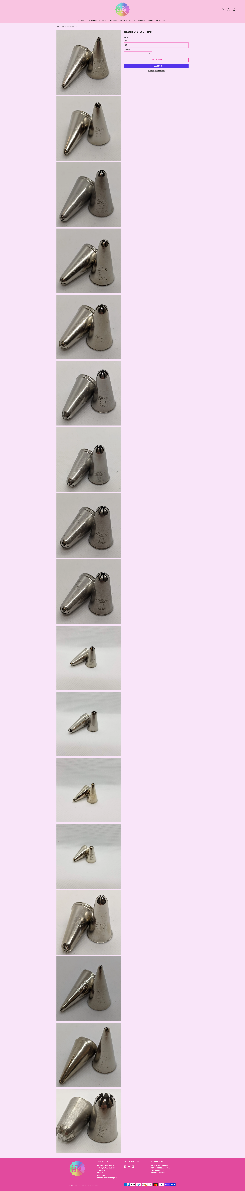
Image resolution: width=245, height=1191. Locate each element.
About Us (161, 21)
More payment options (156, 71)
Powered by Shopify (92, 1185)
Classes (113, 21)
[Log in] (229, 9)
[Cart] (235, 9)
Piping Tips (64, 26)
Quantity (127, 50)
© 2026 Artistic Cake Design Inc (77, 1185)
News (150, 21)
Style (125, 41)
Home (58, 26)
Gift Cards (139, 21)
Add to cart (156, 60)
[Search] (224, 9)
